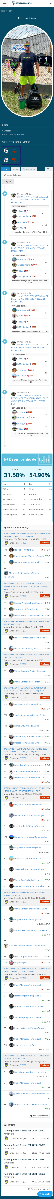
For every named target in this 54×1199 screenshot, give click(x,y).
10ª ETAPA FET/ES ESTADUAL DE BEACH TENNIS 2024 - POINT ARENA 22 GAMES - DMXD (27, 970)
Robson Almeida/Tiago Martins (28, 602)
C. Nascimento (23, 264)
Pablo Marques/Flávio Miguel (27, 985)
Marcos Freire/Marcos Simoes (28, 742)
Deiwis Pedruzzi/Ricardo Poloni (28, 615)
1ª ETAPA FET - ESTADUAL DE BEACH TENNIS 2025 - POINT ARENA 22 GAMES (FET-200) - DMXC (26, 750)
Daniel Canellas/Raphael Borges (29, 815)
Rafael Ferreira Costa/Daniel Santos (30, 837)
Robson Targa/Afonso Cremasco (29, 736)
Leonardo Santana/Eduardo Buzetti (30, 1104)
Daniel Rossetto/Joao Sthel (26, 562)
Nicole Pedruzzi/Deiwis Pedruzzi (29, 777)
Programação (29, 169)
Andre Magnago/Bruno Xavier (28, 1017)
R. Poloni (21, 412)
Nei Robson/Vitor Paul (24, 549)
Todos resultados (40, 1115)
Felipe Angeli (20, 962)
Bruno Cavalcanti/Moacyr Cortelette (30, 930)
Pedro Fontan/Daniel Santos (27, 771)
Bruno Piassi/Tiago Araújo (26, 609)
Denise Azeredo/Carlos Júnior (27, 704)
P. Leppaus (22, 370)
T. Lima (20, 211)
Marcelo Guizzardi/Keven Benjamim (30, 1028)
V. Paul (20, 227)
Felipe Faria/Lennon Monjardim (28, 765)
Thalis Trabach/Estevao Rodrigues (30, 869)
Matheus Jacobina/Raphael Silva (29, 886)
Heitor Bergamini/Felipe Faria (27, 995)
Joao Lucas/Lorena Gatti (25, 1045)
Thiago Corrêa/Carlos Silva (26, 880)
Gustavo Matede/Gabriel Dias (28, 858)
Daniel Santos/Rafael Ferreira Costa (30, 908)
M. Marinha (22, 259)
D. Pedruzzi (22, 417)
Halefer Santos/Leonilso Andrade (29, 637)
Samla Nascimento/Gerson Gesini (29, 714)
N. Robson (22, 222)
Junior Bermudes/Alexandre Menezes (31, 1093)
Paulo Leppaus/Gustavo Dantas (29, 556)
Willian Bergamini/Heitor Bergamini (30, 671)
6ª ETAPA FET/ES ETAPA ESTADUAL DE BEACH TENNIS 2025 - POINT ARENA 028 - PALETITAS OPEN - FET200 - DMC (29, 399)
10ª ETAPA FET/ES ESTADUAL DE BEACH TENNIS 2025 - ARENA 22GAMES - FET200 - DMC (29, 199)
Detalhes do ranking (39, 1189)
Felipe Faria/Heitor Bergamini (27, 847)
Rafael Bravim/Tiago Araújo (26, 725)
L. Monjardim (23, 216)
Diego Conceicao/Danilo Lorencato (30, 1072)
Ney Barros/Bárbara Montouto (28, 804)
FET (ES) (23, 542)
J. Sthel (20, 315)
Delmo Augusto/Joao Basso (26, 956)
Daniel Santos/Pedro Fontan (27, 681)
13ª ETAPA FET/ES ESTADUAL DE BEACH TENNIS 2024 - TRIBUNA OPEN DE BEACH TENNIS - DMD (27, 789)
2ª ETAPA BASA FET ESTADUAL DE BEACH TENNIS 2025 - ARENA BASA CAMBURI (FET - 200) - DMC (25, 689)
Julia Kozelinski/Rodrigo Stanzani (29, 826)
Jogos (15, 169)
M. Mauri (21, 423)
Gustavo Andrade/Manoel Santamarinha (27, 945)
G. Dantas (21, 375)
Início (3, 11)
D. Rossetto (22, 310)
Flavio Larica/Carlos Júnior (26, 648)
